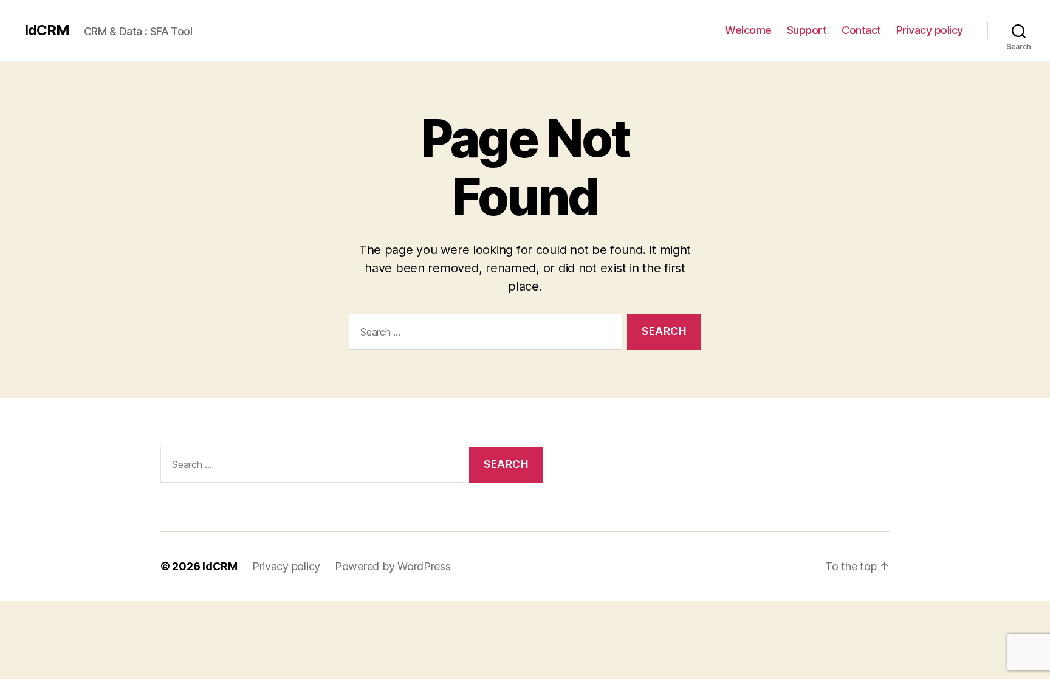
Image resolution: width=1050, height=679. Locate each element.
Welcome (748, 30)
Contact (861, 30)
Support (807, 30)
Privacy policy (929, 30)
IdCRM (46, 30)
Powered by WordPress (393, 566)
